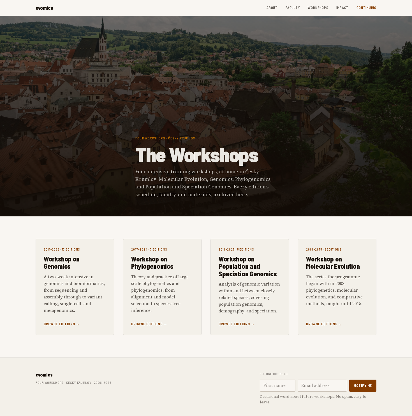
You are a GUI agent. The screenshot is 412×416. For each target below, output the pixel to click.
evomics (44, 8)
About (272, 7)
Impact (342, 7)
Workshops (318, 7)
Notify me (363, 385)
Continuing (366, 7)
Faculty (293, 7)
